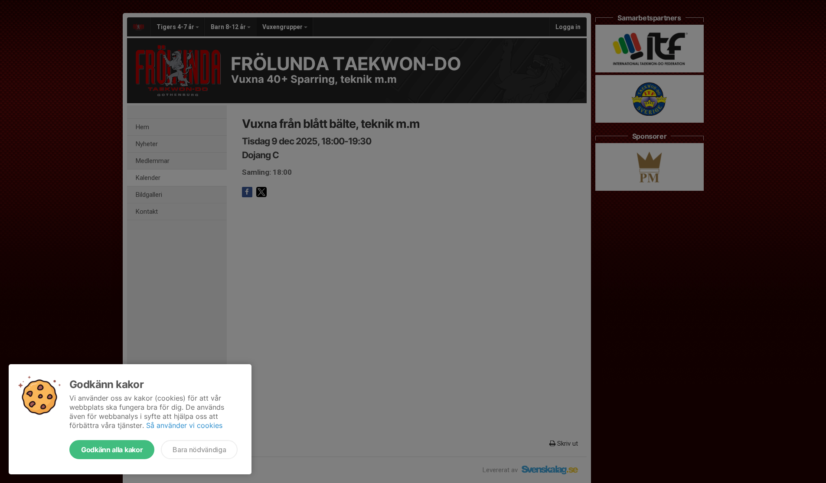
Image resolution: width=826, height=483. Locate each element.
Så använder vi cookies (184, 425)
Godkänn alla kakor (112, 449)
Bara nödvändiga (199, 449)
